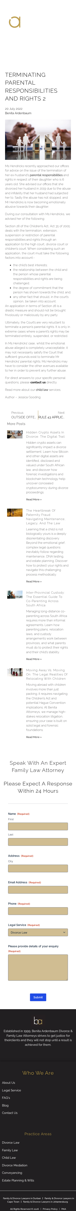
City (10, 861)
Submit (38, 997)
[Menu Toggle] (38, 40)
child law (42, 390)
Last (10, 834)
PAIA (63, 1209)
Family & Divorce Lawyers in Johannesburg (45, 1202)
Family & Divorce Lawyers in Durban (22, 1198)
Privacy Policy (50, 1209)
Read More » (34, 499)
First (11, 819)
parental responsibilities (46, 175)
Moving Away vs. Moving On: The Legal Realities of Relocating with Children (47, 674)
